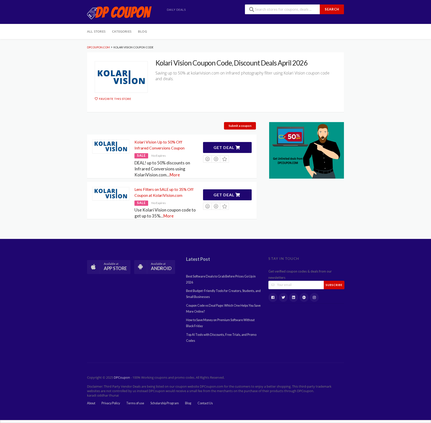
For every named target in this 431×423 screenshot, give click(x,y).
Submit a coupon (239, 126)
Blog (142, 31)
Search (332, 9)
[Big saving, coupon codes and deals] (306, 150)
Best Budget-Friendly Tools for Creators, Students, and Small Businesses (223, 294)
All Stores (96, 31)
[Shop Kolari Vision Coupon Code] (121, 77)
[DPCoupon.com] (119, 12)
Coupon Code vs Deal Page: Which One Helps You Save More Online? (223, 308)
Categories (121, 31)
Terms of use (135, 403)
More (175, 174)
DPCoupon (122, 377)
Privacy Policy (111, 403)
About (91, 403)
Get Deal (224, 147)
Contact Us (205, 403)
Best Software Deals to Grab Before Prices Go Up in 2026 (221, 279)
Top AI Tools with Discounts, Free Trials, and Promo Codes (221, 338)
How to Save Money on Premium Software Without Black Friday (220, 323)
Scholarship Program (164, 403)
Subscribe (334, 284)
